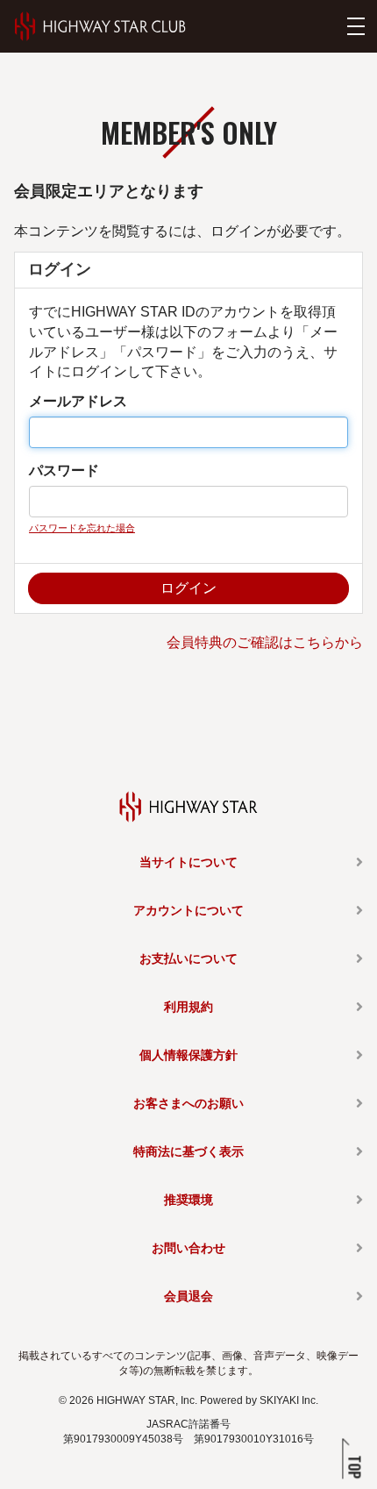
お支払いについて (188, 958)
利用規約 (188, 1007)
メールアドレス (78, 401)
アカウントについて (188, 910)
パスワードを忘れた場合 (82, 528)
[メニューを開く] (356, 26)
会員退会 (188, 1296)
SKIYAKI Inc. (289, 1400)
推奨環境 (188, 1200)
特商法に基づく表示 (188, 1151)
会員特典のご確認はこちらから (265, 642)
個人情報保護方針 (188, 1055)
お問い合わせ (188, 1248)
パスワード (64, 470)
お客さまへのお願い (188, 1103)
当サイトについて (188, 862)
